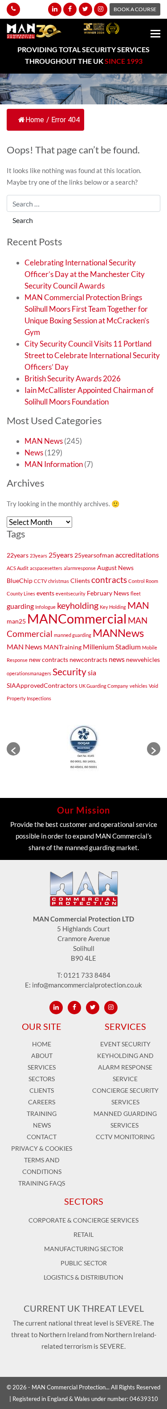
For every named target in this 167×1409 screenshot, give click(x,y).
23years (38, 555)
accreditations (137, 554)
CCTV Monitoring (125, 1136)
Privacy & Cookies (41, 1148)
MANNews (118, 632)
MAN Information (53, 464)
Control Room (143, 581)
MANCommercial (76, 618)
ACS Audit (18, 568)
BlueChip (20, 580)
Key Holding (113, 607)
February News (108, 593)
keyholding (77, 605)
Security (69, 671)
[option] (83, 749)
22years (18, 555)
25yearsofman (94, 555)
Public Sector (84, 1263)
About (42, 1055)
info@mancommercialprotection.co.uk (87, 985)
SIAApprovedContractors (42, 685)
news (117, 659)
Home (34, 120)
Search (22, 220)
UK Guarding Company (103, 686)
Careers (41, 1102)
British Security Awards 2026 (72, 378)
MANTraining (62, 647)
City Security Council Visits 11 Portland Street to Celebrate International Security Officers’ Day (92, 355)
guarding (20, 606)
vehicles (138, 686)
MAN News (43, 441)
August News (115, 567)
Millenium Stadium (112, 646)
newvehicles (143, 659)
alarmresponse (80, 568)
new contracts (48, 659)
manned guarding (72, 635)
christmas (58, 581)
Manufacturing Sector (83, 1248)
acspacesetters (46, 568)
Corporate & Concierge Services (83, 1220)
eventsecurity (71, 593)
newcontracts (88, 659)
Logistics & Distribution (83, 1277)
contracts (109, 579)
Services (42, 1067)
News (33, 452)
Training (42, 1113)
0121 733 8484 (87, 975)
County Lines (21, 593)
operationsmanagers (29, 673)
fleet (135, 593)
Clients (80, 580)
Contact (42, 1136)
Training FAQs (41, 1183)
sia (92, 672)
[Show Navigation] (155, 35)
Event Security (125, 1044)
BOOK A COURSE (135, 9)
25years (61, 554)
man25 (16, 621)
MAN (138, 605)
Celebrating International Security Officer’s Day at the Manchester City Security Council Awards (84, 274)
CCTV (40, 581)
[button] (13, 749)
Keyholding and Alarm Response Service (125, 1067)
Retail (83, 1234)
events (45, 593)
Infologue (45, 607)
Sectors (42, 1079)
